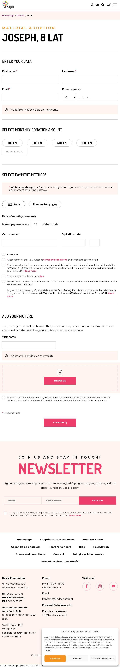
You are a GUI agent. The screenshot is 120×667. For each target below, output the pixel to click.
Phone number (71, 89)
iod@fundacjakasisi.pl (54, 615)
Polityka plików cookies (88, 554)
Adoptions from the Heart (57, 539)
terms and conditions (55, 259)
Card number (10, 234)
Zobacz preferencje (102, 658)
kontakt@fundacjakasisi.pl (57, 599)
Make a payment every (15, 224)
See (42, 276)
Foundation (101, 547)
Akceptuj (55, 658)
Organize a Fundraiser (25, 547)
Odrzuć (77, 658)
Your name (9, 336)
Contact (58, 554)
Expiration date (71, 234)
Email (6, 89)
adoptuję (60, 422)
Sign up (97, 500)
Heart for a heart (60, 547)
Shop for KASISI (93, 539)
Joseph (20, 15)
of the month (50, 224)
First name (9, 71)
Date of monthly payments (19, 216)
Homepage (8, 15)
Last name (69, 71)
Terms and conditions (30, 554)
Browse (60, 380)
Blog (82, 547)
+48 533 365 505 (51, 587)
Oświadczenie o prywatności (60, 561)
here (18, 636)
